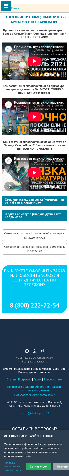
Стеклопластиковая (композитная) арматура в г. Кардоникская (34, 235)
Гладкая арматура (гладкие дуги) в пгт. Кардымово (33, 215)
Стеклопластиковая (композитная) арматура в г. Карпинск (34, 249)
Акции (37, 379)
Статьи (11, 379)
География (24, 379)
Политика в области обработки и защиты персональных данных (34, 388)
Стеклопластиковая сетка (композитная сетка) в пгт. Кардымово (34, 200)
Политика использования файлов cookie (12, 466)
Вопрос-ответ (53, 379)
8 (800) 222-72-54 (34, 305)
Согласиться (38, 466)
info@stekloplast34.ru (37, 413)
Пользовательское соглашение (34, 395)
